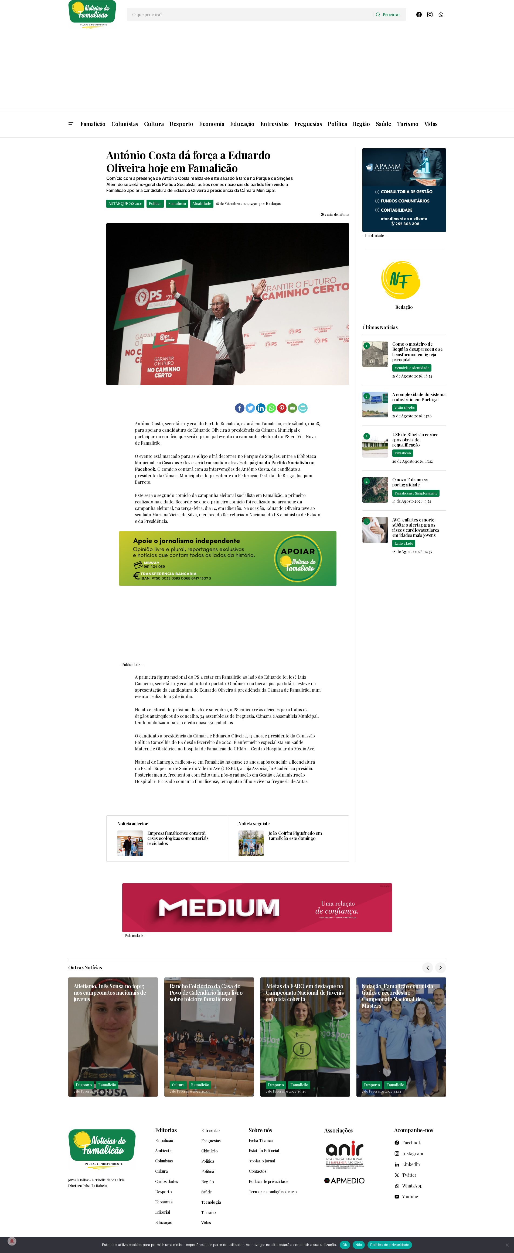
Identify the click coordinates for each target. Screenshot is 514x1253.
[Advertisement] (257, 69)
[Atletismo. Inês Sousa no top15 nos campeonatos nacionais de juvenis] (113, 1037)
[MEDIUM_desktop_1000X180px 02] (257, 907)
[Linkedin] (260, 408)
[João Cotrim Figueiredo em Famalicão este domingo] (288, 838)
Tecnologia (211, 1202)
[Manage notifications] (12, 1241)
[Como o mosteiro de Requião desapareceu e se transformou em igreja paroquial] (375, 354)
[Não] (507, 1245)
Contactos (257, 1171)
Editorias (166, 1130)
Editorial (162, 1212)
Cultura (178, 1084)
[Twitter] (250, 408)
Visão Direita (404, 407)
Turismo (208, 1212)
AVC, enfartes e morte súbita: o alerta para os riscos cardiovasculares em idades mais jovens (416, 527)
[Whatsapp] (271, 408)
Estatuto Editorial (264, 1150)
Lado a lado (403, 543)
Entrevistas (210, 1130)
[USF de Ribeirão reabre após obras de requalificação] (375, 445)
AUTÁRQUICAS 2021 (125, 203)
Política (155, 203)
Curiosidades (166, 1181)
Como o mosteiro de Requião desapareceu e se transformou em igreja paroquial (417, 351)
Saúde (206, 1191)
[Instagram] (429, 14)
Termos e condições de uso (273, 1191)
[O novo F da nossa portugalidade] (375, 490)
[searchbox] (250, 14)
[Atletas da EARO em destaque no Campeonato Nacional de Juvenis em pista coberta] (305, 1037)
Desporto (84, 1084)
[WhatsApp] (440, 14)
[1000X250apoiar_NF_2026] (227, 558)
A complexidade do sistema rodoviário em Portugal (418, 397)
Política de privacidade (268, 1181)
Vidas (206, 1222)
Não (358, 1244)
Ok (344, 1244)
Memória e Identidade (411, 367)
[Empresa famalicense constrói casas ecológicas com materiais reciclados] (167, 838)
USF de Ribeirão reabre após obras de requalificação (415, 440)
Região (207, 1181)
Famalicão (177, 203)
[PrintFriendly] (303, 408)
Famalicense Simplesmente (415, 493)
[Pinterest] (282, 408)
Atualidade (201, 203)
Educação (163, 1222)
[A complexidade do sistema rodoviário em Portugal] (375, 404)
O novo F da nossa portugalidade (410, 482)
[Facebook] (419, 14)
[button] (70, 123)
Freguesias (211, 1140)
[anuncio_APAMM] (404, 189)
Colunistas (164, 1160)
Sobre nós (260, 1130)
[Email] (292, 408)
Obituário (209, 1151)
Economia (164, 1201)
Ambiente (163, 1150)
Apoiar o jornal (262, 1160)
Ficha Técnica (261, 1140)
